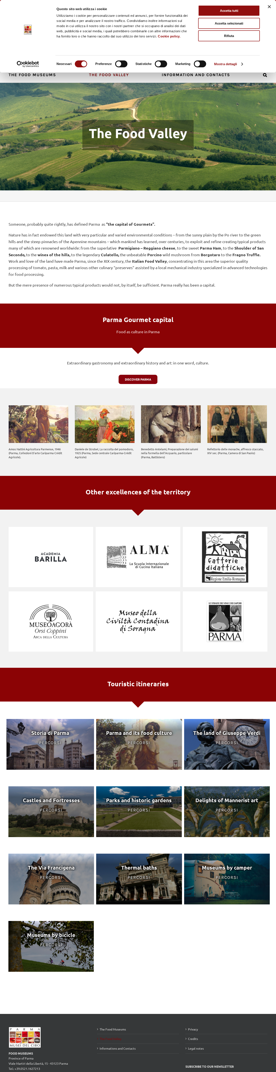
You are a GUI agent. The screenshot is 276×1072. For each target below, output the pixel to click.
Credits (193, 1039)
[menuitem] (35, 74)
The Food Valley (110, 1039)
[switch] (121, 63)
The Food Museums (113, 1029)
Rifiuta (229, 36)
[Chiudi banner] (269, 6)
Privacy (193, 1029)
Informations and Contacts (118, 1048)
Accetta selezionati (229, 23)
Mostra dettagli (225, 64)
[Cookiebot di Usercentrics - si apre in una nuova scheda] (28, 64)
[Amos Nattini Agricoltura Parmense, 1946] (38, 424)
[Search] (265, 74)
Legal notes (196, 1048)
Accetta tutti (229, 10)
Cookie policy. (169, 36)
